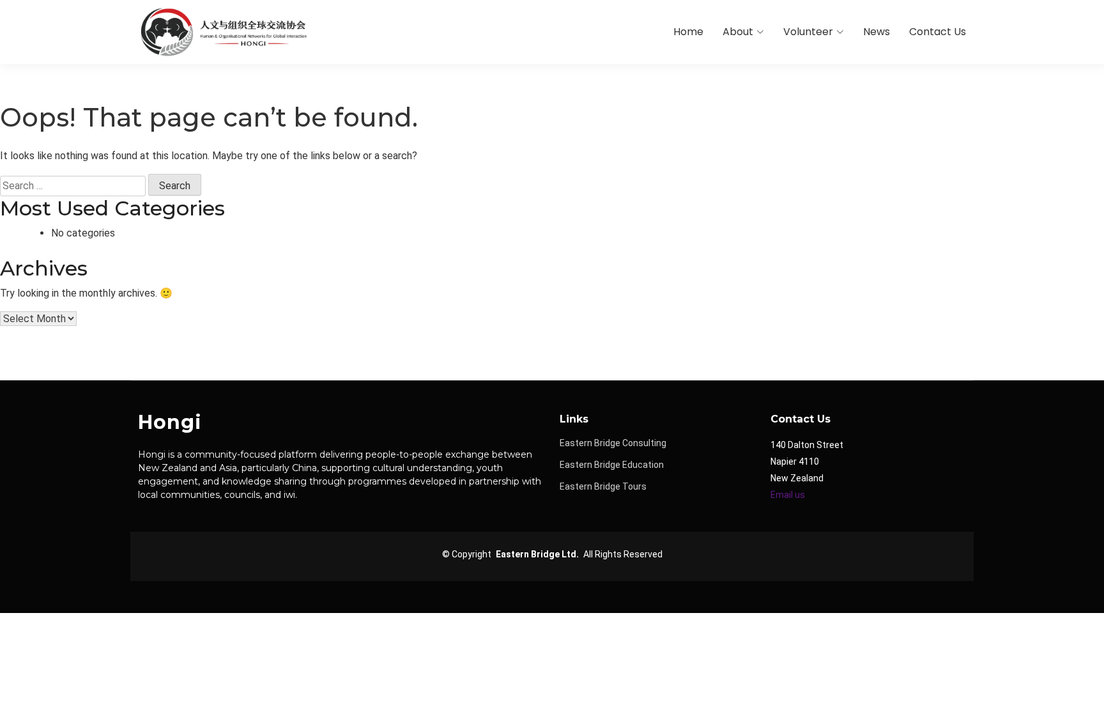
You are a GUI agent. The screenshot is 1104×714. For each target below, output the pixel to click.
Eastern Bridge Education (612, 464)
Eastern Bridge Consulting (613, 442)
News (876, 31)
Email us (787, 495)
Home (688, 31)
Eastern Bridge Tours (603, 486)
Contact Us (937, 31)
